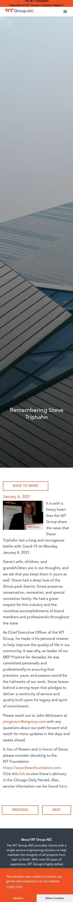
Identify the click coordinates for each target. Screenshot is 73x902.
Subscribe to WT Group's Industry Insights (35, 5)
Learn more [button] (15, 886)
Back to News (25, 486)
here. (63, 786)
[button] (65, 12)
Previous (20, 810)
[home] (18, 10)
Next (56, 810)
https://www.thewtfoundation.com (32, 768)
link (22, 774)
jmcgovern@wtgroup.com (24, 722)
